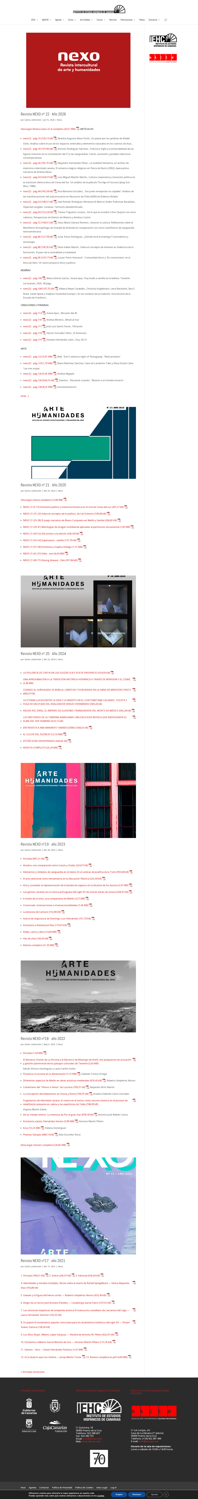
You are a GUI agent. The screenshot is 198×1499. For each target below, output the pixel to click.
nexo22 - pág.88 (31, 247)
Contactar (153, 20)
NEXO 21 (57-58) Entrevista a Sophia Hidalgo (47, 546)
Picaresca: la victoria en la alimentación (44, 1073)
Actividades (85, 20)
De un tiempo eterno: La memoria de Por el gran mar (52, 1114)
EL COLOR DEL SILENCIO (36, 734)
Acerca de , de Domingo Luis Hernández (50, 918)
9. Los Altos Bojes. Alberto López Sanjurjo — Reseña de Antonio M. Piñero (61, 1334)
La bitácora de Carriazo (35, 911)
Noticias (113, 20)
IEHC (33, 20)
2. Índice (53, 1275)
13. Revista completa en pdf (101, 1357)
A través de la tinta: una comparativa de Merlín (48, 898)
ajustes (100, 1496)
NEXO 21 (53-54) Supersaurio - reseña (43, 540)
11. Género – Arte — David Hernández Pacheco (46, 1349)
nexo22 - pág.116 (32, 319)
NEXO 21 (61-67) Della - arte (38, 553)
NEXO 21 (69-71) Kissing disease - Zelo (44, 560)
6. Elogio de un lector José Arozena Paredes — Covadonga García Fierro (59, 1302)
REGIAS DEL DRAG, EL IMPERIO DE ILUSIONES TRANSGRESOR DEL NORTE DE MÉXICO (70, 710)
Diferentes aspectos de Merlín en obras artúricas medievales (56, 1080)
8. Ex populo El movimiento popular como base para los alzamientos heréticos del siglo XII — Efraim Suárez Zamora (75, 1325)
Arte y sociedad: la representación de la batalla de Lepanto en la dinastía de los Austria (70, 885)
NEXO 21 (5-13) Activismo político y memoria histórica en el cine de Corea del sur (67, 507)
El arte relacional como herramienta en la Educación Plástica (56, 878)
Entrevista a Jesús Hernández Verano (43, 1121)
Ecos (25, 1128)
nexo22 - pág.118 (32, 333)
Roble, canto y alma (33, 931)
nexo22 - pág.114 (32, 313)
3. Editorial (81, 1275)
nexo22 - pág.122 (32, 356)
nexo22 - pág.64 (31, 212)
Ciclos (70, 20)
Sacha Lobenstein (32, 119)
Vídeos (142, 20)
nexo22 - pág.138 (32, 387)
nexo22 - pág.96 (31, 257)
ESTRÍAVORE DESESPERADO (39, 741)
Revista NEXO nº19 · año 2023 (43, 844)
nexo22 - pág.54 (31, 201)
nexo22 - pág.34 (31, 177)
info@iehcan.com (92, 1438)
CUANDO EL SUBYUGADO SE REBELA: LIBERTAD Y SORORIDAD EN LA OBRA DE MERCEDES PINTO (77, 689)
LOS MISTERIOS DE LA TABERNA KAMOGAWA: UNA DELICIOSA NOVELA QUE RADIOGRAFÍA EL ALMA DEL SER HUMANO (75, 719)
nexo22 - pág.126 (32, 373)
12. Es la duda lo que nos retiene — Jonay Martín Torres (51, 1357)
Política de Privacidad (62, 1488)
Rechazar (136, 1494)
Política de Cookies (84, 1488)
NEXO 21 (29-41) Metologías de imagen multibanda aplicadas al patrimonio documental (71, 527)
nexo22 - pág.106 (32, 278)
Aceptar (119, 1494)
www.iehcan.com (91, 1441)
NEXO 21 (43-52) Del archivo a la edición (45, 533)
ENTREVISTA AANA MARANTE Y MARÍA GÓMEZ (49, 727)
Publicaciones (126, 20)
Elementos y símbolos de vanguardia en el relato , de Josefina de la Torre (69, 872)
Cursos (100, 20)
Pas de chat (29, 938)
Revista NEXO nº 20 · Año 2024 (43, 653)
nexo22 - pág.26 (31, 163)
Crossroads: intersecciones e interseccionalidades (50, 905)
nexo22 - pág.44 (31, 191)
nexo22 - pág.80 (31, 236)
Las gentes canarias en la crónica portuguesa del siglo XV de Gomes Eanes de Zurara (69, 892)
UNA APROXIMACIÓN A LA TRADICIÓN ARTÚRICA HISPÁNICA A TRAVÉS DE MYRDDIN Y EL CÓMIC (77, 679)
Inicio (23, 1488)
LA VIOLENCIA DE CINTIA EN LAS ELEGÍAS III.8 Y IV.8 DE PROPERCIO (60, 672)
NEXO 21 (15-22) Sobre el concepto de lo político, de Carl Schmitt (58, 513)
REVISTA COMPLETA (34, 747)
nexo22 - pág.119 (32, 339)
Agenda (58, 20)
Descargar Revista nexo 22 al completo (42, 129)
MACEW (45, 20)
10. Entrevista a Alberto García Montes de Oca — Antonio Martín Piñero (60, 1342)
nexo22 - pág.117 (32, 326)
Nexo (59, 119)
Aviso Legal (101, 1488)
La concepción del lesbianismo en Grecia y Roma (49, 1093)
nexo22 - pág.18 (31, 148)
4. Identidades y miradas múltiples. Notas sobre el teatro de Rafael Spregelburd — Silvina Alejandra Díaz (75, 1285)
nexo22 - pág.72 (31, 222)
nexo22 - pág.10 (31, 138)
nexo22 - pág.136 (32, 380)
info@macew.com (149, 1441)
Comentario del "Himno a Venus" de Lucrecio (48, 1087)
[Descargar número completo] (37, 1145)
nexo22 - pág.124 (32, 363)
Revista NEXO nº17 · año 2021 (43, 1260)
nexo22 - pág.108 (32, 288)
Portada (27, 858)
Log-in (113, 1488)
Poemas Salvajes (32, 1134)
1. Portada (26, 1275)
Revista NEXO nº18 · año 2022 (43, 1038)
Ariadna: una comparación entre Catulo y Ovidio (49, 865)
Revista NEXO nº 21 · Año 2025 (43, 485)
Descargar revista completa (36, 499)
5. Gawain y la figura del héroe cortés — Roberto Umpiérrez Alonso (57, 1295)
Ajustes (154, 1494)
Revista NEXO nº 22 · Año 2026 (43, 114)
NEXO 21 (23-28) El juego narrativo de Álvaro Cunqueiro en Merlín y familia (63, 520)
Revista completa (32, 945)
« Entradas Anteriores (32, 1371)
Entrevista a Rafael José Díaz (38, 925)
